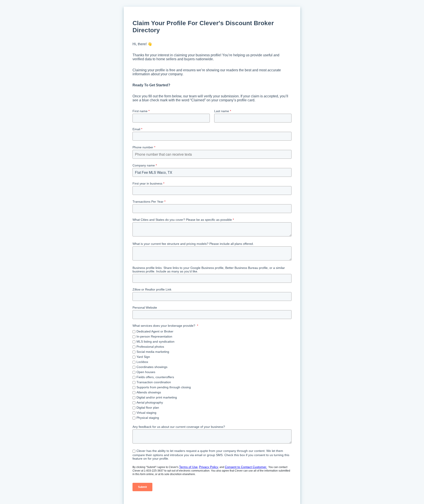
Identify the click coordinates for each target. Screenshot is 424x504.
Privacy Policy (208, 467)
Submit (142, 487)
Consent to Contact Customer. (246, 467)
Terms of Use (188, 467)
